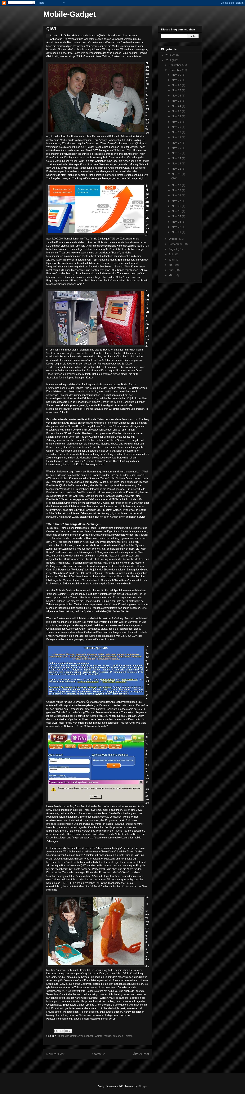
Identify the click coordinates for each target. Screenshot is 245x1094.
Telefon (128, 1035)
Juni (171, 259)
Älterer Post (141, 1054)
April (172, 269)
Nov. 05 (177, 211)
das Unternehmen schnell (79, 1035)
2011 (168, 60)
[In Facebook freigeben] (66, 1031)
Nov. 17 (177, 142)
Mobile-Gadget (69, 14)
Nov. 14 (177, 158)
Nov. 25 (177, 100)
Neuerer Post (55, 1054)
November (175, 70)
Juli (171, 254)
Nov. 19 (177, 132)
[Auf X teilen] (63, 1031)
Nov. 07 (177, 200)
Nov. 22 (177, 116)
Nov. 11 (177, 174)
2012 (168, 55)
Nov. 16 (177, 147)
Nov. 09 (177, 190)
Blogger (142, 1086)
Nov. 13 (177, 163)
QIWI (174, 178)
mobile (107, 1035)
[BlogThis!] (59, 1031)
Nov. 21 (177, 121)
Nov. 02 (177, 226)
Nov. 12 (177, 168)
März (172, 275)
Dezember (175, 64)
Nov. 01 (177, 232)
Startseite (98, 1054)
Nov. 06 (177, 206)
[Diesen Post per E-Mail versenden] (55, 1031)
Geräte (98, 1035)
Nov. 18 (177, 137)
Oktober (174, 238)
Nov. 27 (177, 90)
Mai (171, 264)
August (173, 249)
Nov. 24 (177, 106)
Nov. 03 (177, 221)
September (176, 243)
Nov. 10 (177, 185)
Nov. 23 (177, 111)
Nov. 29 (177, 79)
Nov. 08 (177, 195)
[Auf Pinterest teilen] (70, 1031)
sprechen (118, 1035)
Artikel (60, 1035)
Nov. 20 (177, 126)
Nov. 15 (177, 152)
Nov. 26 (177, 95)
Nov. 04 (177, 216)
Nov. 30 (177, 74)
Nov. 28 (177, 85)
